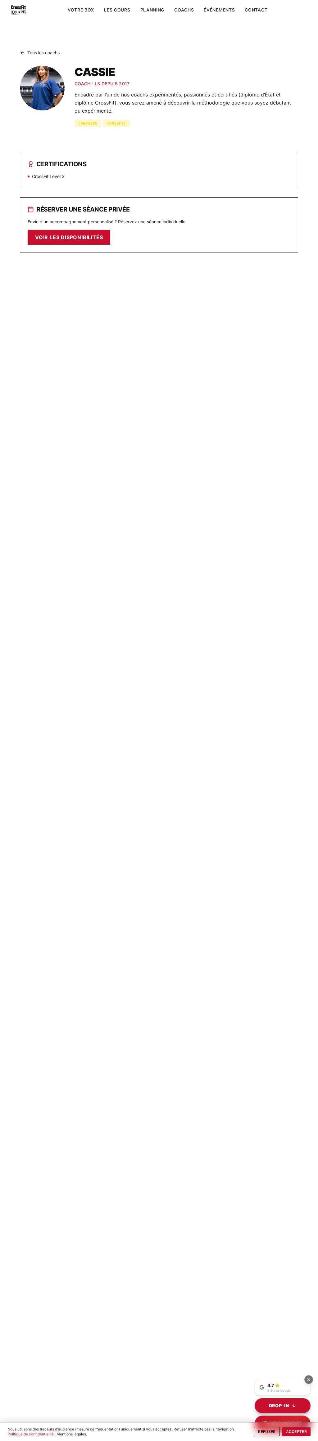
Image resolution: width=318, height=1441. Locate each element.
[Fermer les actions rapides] (308, 1379)
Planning (152, 9)
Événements (219, 9)
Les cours (117, 9)
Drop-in (279, 1405)
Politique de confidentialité (30, 1434)
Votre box (81, 9)
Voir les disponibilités (69, 237)
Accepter (296, 1431)
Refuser (266, 1431)
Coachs (184, 9)
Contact (256, 9)
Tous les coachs (43, 52)
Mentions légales (71, 1434)
